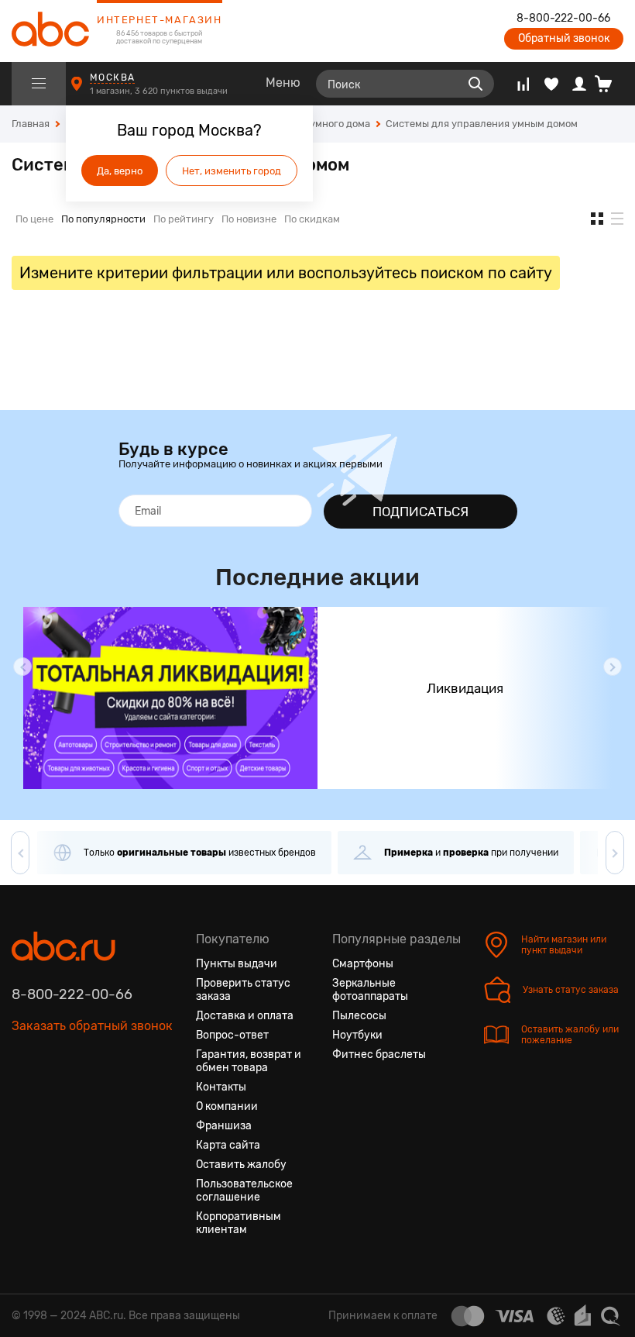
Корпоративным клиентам (238, 1223)
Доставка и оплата (244, 1015)
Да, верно (119, 171)
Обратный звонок (563, 38)
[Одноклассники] (51, 1099)
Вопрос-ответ (232, 1035)
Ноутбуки (357, 1035)
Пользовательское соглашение (244, 1190)
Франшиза (224, 1125)
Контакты (221, 1087)
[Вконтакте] (24, 1099)
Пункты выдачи (236, 963)
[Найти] (475, 84)
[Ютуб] (79, 1099)
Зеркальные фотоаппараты (370, 990)
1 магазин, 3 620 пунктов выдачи (160, 91)
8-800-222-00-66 (563, 18)
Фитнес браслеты (379, 1054)
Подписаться (420, 511)
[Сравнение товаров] (523, 83)
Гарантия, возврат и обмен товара (248, 1061)
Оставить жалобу (241, 1164)
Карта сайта (228, 1145)
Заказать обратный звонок (92, 1025)
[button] (22, 666)
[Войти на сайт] (579, 83)
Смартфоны (362, 963)
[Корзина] (609, 83)
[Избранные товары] (551, 83)
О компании (227, 1106)
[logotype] (50, 31)
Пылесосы (359, 1015)
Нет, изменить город (231, 171)
